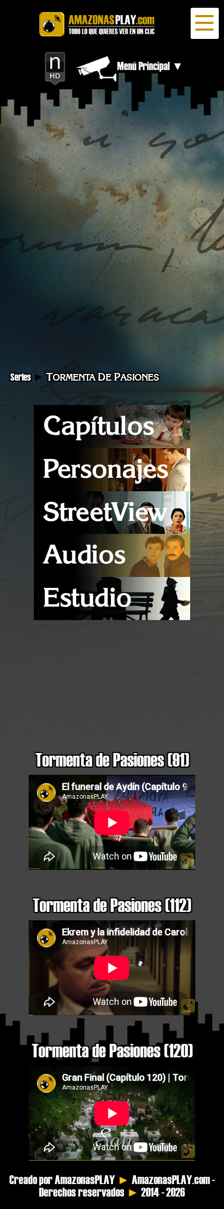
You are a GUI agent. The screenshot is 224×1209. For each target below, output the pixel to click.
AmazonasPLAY (85, 1179)
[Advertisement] (112, 239)
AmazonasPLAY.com (171, 1179)
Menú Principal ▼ (150, 66)
